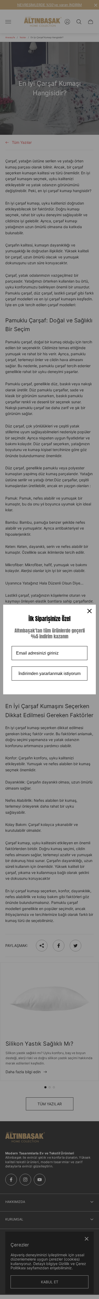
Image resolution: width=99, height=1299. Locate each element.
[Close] (89, 611)
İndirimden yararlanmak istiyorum (49, 673)
